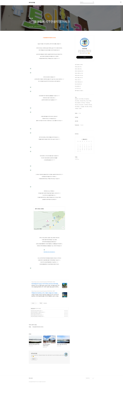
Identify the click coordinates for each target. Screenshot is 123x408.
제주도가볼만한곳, (78, 102)
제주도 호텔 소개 (79, 77)
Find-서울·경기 (78, 84)
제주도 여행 (78, 68)
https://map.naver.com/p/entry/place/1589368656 (42, 281)
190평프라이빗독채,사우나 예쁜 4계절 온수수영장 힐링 (45, 293)
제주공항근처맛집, (83, 100)
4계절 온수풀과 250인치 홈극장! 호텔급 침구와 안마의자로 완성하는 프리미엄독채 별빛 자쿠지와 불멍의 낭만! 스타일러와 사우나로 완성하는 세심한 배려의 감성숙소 (45, 295)
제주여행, (89, 100)
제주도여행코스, (77, 106)
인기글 (80, 113)
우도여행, (79, 108)
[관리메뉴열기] (121, 2)
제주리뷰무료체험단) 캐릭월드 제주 (37, 316)
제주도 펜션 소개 (79, 75)
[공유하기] (35, 303)
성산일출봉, (82, 106)
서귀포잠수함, (88, 102)
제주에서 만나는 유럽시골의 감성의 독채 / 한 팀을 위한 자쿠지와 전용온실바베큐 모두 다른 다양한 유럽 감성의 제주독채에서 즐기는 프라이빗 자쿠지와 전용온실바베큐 (45, 286)
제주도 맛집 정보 (79, 71)
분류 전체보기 (79, 64)
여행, (87, 100)
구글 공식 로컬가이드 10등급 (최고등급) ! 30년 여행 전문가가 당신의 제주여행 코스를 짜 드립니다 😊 (47, 356)
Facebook (77, 125)
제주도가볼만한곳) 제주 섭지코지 (36, 314)
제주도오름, (77, 104)
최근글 (76, 113)
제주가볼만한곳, (86, 98)
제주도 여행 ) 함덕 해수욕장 (35, 313)
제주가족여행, (81, 98)
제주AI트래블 (32, 2)
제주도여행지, (77, 100)
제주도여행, (87, 106)
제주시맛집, (83, 102)
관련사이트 (88, 378)
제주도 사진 (78, 79)
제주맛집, (90, 106)
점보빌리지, (77, 98)
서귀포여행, (86, 104)
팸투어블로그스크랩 (79, 90)
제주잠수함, (90, 104)
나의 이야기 (78, 88)
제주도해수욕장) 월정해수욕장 (36, 310)
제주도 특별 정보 (79, 81)
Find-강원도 (78, 86)
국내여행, (76, 108)
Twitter (81, 125)
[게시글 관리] (36, 303)
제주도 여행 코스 (79, 73)
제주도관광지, (81, 104)
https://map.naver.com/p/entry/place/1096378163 (42, 291)
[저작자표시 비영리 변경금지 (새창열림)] (45, 303)
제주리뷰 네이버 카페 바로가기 (49, 251)
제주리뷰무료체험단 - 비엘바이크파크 (37, 312)
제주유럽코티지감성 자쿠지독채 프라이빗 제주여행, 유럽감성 (44, 283)
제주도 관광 (33, 308)
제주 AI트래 (31, 378)
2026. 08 (84, 139)
